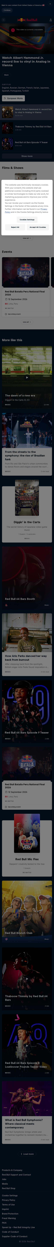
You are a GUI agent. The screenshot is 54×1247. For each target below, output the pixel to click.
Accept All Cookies (38, 227)
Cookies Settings (27, 220)
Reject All (15, 227)
